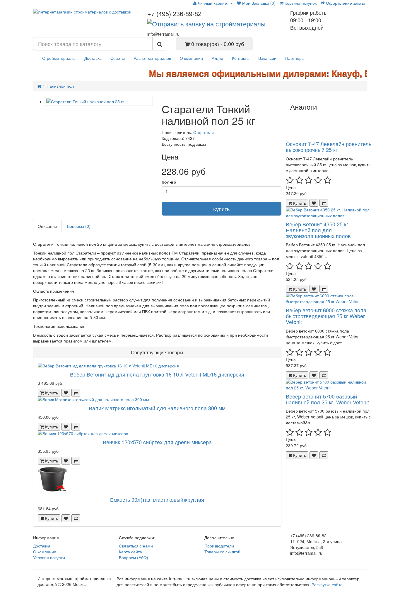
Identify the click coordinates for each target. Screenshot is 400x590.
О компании (191, 58)
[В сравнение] (75, 392)
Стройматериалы (59, 58)
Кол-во (169, 182)
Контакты (240, 58)
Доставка (93, 58)
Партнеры (295, 58)
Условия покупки (49, 557)
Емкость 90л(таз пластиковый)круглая (157, 499)
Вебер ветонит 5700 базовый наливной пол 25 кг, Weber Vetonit (327, 399)
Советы (117, 58)
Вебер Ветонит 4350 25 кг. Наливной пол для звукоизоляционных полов (318, 230)
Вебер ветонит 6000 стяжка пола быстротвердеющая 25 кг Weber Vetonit (326, 315)
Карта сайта (130, 552)
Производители (219, 546)
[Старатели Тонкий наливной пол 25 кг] (99, 101)
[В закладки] (65, 392)
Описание (47, 226)
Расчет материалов (152, 58)
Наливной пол (60, 86)
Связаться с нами (136, 546)
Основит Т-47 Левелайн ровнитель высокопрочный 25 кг (328, 146)
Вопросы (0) (78, 226)
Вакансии (267, 58)
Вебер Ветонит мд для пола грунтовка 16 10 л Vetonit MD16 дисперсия (157, 374)
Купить (221, 209)
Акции (217, 58)
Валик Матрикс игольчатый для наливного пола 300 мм (157, 408)
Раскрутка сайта (327, 584)
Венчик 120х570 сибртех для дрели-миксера (157, 442)
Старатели (203, 132)
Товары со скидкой (222, 552)
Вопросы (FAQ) (133, 557)
